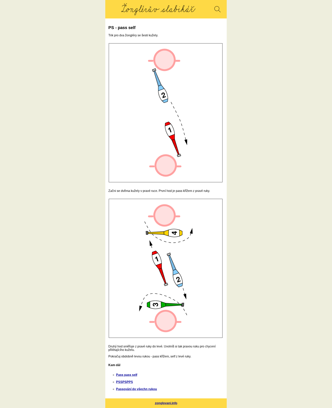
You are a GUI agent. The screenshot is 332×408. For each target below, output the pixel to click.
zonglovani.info (166, 403)
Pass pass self (126, 374)
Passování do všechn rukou (136, 389)
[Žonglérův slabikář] (158, 9)
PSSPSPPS (124, 382)
